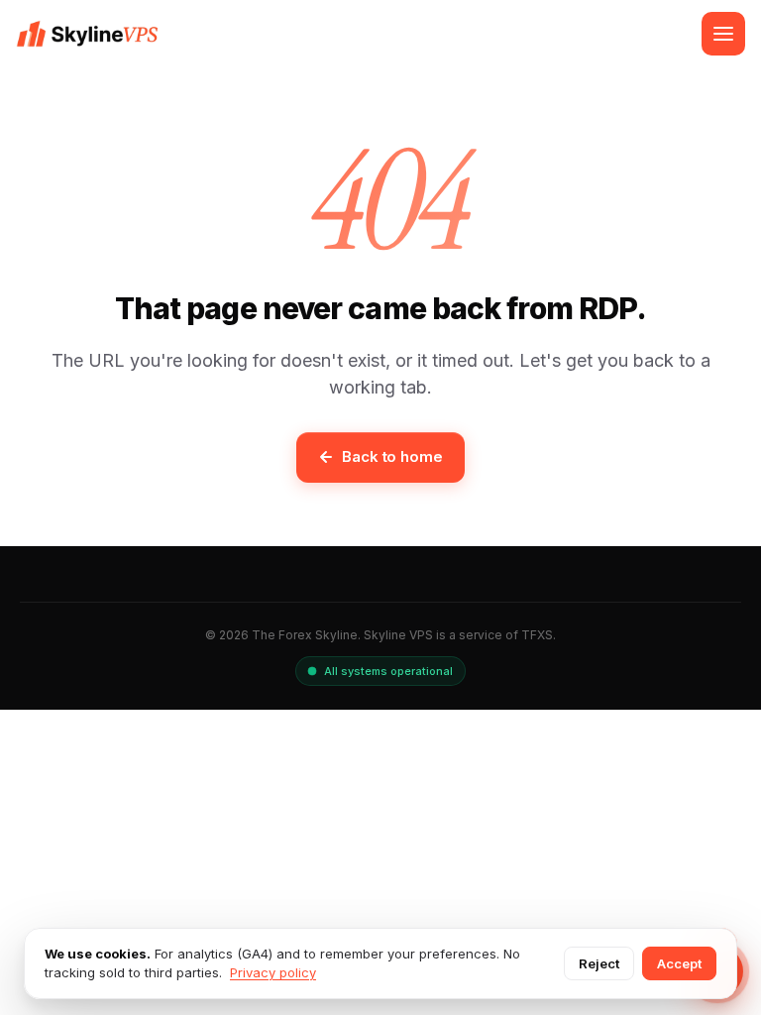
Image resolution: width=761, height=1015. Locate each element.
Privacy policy (273, 972)
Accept (679, 963)
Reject (599, 963)
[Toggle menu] (723, 34)
